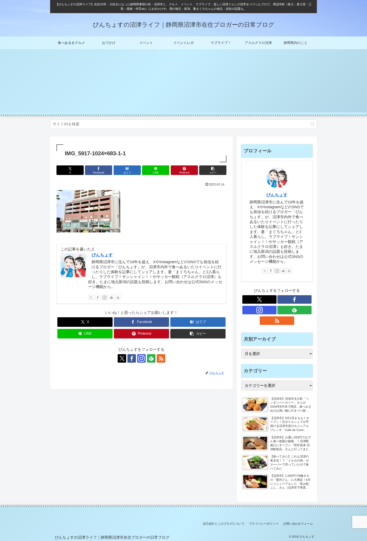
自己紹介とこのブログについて (223, 523)
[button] (312, 124)
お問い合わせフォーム (298, 523)
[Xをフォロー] (91, 297)
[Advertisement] (183, 82)
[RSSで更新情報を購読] (118, 297)
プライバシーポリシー (264, 523)
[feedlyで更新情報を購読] (111, 297)
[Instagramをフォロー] (104, 297)
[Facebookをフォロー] (97, 297)
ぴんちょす (102, 255)
